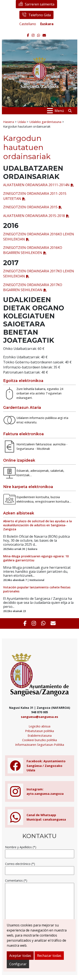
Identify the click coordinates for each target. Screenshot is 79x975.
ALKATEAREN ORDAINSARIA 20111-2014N (36, 185)
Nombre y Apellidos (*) (20, 847)
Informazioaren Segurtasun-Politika (39, 745)
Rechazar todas (49, 955)
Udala (21, 122)
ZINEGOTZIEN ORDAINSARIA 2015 (30, 207)
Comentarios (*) (16, 880)
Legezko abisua (39, 726)
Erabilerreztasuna (40, 736)
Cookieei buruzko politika (39, 740)
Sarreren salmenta (39, 4)
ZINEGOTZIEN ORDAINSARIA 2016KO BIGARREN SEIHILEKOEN (32, 250)
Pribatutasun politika (39, 731)
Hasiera (8, 122)
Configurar (18, 964)
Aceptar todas (20, 955)
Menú (59, 110)
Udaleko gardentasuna (45, 122)
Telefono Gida (39, 15)
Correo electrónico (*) (20, 864)
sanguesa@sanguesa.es (39, 717)
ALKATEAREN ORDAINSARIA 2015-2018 (34, 215)
